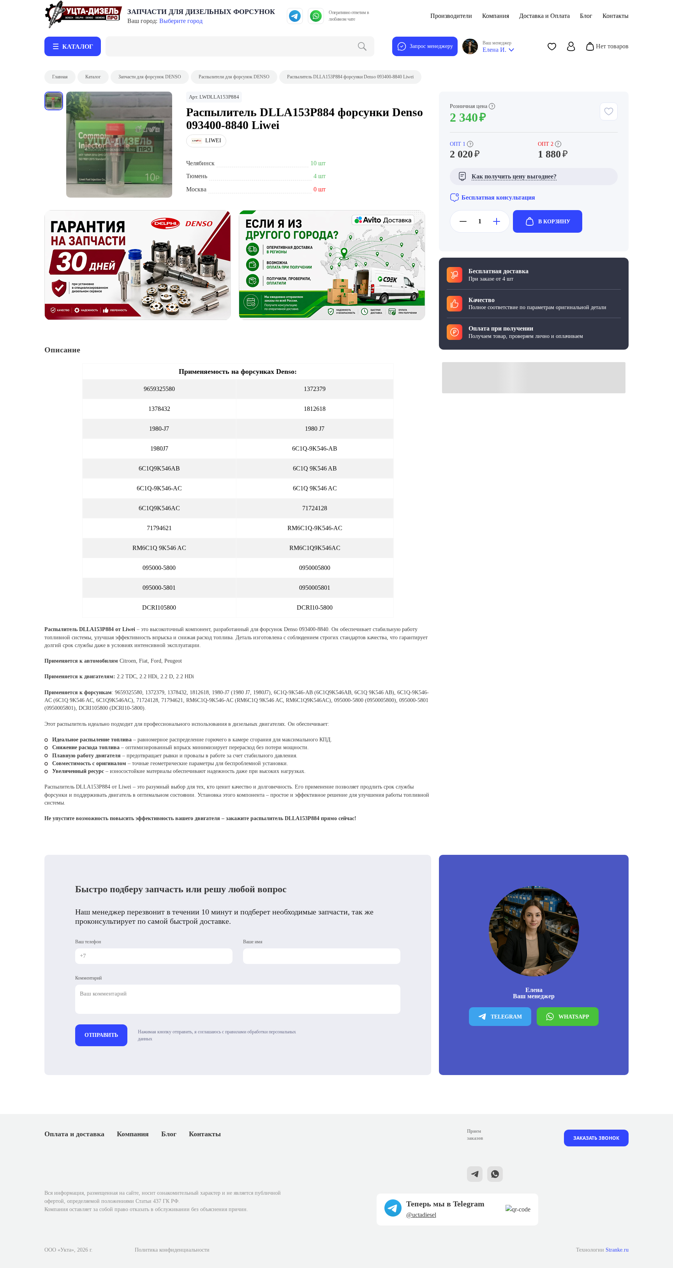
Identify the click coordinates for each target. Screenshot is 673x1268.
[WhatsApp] (316, 16)
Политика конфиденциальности (172, 1250)
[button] (552, 46)
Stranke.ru (617, 1250)
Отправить (101, 1035)
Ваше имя (253, 941)
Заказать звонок (596, 1138)
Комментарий (88, 978)
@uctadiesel (421, 1214)
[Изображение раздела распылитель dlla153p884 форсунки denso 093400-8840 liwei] (119, 145)
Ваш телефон (88, 941)
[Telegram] (295, 16)
